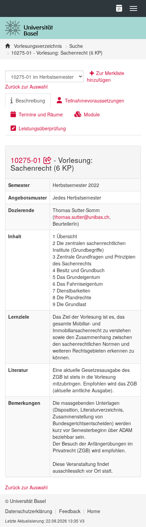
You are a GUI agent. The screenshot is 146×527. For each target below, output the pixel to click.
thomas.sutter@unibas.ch (81, 216)
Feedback (69, 511)
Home (93, 511)
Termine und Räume (41, 114)
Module (92, 114)
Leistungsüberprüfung (42, 128)
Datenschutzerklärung (28, 511)
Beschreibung (30, 100)
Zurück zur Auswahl (26, 86)
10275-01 (27, 160)
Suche (76, 45)
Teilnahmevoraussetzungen (94, 100)
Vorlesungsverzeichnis (37, 45)
